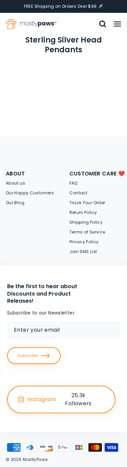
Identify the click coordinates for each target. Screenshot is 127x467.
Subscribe (28, 355)
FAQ (73, 183)
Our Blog (15, 202)
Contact (78, 193)
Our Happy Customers (30, 193)
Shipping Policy (86, 222)
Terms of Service (87, 232)
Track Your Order (87, 202)
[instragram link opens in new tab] (103, 399)
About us (15, 183)
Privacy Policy (84, 242)
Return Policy (83, 212)
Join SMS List (83, 251)
